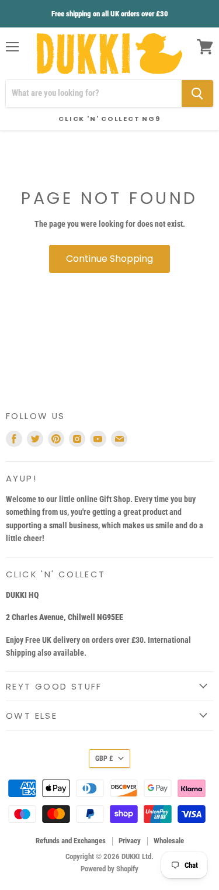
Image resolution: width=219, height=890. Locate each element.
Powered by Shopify (109, 868)
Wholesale (169, 840)
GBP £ (104, 758)
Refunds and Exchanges (71, 840)
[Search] (197, 93)
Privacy (130, 840)
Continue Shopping (109, 258)
